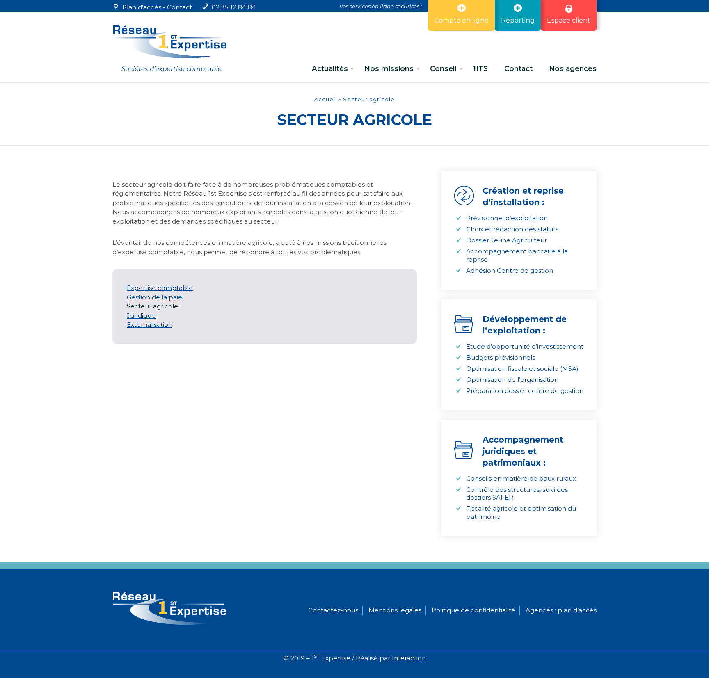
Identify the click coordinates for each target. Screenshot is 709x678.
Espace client (568, 20)
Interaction (409, 658)
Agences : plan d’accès (561, 610)
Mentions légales (394, 610)
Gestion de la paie (154, 297)
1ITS (480, 68)
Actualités (330, 68)
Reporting (518, 20)
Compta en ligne (461, 20)
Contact (179, 7)
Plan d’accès (141, 7)
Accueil (325, 99)
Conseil (443, 68)
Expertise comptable (160, 288)
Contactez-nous (333, 610)
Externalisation (149, 325)
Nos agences (573, 68)
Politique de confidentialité (473, 610)
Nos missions (389, 68)
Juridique (141, 316)
